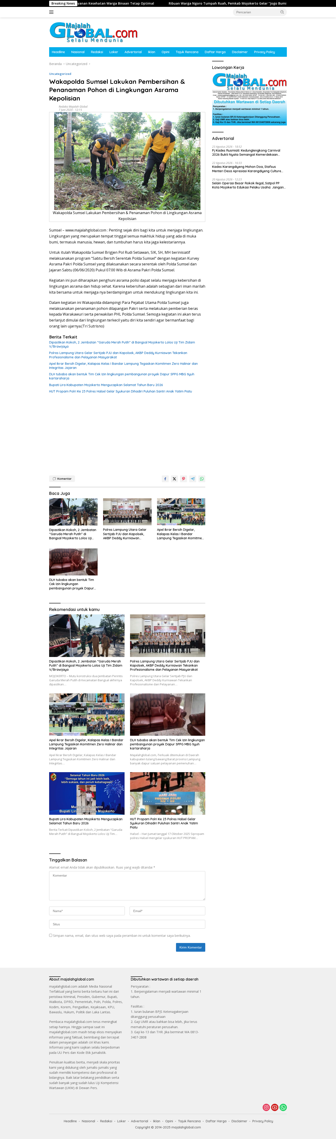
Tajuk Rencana (187, 52)
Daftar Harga (215, 52)
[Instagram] (266, 1108)
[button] (282, 12)
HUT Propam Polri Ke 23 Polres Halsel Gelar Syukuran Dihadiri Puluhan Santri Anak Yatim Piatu (120, 391)
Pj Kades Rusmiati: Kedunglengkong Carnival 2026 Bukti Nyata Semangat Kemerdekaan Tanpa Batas (246, 152)
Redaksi (97, 52)
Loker (113, 52)
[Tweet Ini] (174, 478)
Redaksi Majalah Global (73, 107)
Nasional (78, 52)
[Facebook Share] (165, 478)
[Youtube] (274, 1108)
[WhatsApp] (283, 1108)
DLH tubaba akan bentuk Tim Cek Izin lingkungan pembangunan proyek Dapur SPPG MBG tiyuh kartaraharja (121, 376)
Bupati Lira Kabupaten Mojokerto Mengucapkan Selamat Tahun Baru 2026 (106, 385)
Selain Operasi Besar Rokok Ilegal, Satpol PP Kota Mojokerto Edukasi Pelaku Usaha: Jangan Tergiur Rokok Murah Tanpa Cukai (248, 185)
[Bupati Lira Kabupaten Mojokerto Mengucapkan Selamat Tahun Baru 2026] (87, 793)
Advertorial (133, 52)
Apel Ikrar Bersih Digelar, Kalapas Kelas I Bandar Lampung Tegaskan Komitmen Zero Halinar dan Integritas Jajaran (123, 366)
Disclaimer (240, 52)
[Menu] (52, 12)
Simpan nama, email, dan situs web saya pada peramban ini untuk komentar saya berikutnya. (122, 935)
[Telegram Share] (192, 478)
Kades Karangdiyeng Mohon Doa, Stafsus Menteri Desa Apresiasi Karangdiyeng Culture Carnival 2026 (246, 169)
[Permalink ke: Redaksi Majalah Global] (52, 108)
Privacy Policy (264, 52)
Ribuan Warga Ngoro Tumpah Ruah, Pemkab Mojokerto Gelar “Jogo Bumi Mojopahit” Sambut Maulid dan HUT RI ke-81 (207, 3)
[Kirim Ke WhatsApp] (201, 478)
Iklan (151, 52)
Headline (58, 52)
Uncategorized (60, 74)
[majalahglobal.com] (93, 32)
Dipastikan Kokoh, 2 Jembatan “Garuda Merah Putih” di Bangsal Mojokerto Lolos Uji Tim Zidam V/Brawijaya (122, 344)
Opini (165, 52)
